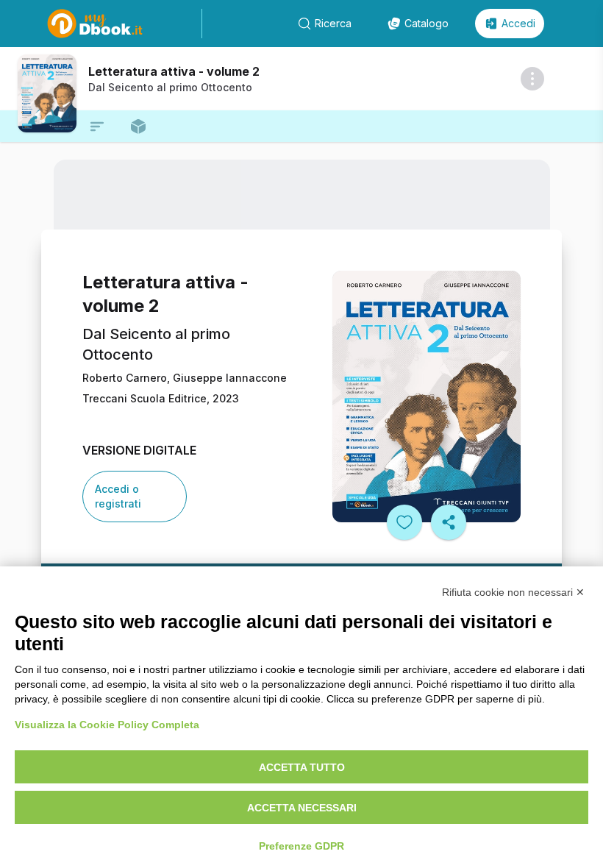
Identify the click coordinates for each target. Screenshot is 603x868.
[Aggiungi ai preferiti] (404, 522)
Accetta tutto (302, 767)
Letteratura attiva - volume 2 (174, 71)
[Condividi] (448, 522)
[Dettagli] (532, 78)
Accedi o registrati (118, 496)
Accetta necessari (302, 808)
